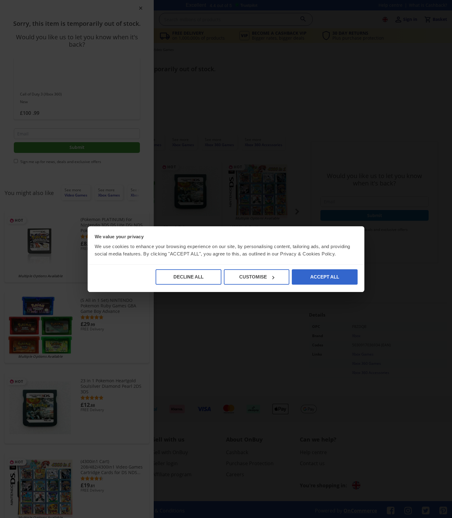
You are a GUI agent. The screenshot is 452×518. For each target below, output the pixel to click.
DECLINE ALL (188, 276)
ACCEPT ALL (324, 276)
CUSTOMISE (253, 276)
